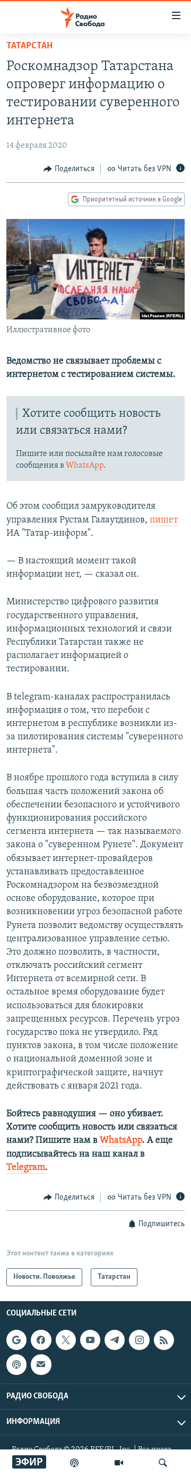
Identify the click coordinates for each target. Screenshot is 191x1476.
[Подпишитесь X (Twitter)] (66, 1340)
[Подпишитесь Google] (16, 1340)
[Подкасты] (16, 1365)
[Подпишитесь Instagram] (139, 1340)
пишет (164, 520)
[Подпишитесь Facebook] (41, 1340)
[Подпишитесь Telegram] (115, 1340)
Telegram (25, 1168)
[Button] (69, 169)
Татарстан (29, 46)
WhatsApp (84, 465)
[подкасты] (74, 1462)
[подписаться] (41, 1365)
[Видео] (119, 1462)
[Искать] (163, 1462)
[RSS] (164, 1340)
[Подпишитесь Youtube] (90, 1340)
